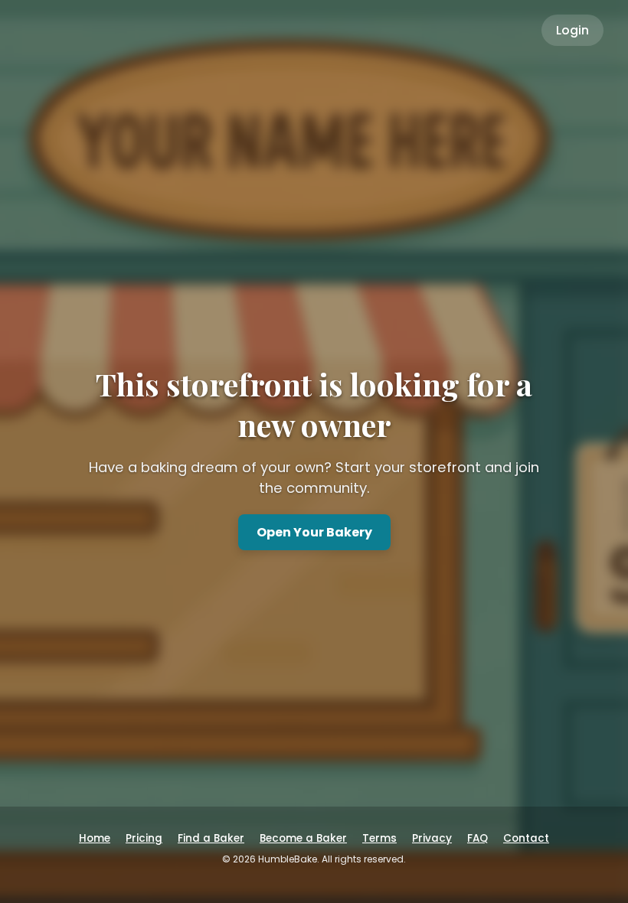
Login (572, 30)
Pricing (144, 838)
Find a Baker (211, 838)
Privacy (432, 838)
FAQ (477, 838)
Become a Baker (303, 838)
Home (94, 838)
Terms (379, 838)
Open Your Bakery (314, 532)
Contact (526, 838)
